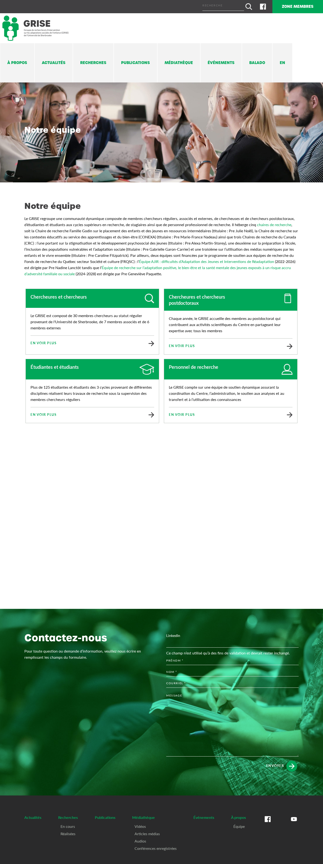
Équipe (239, 826)
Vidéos (140, 826)
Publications (135, 62)
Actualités (53, 62)
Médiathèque (179, 62)
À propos (17, 62)
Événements (221, 62)
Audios (140, 841)
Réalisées (68, 833)
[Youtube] (294, 823)
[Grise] (35, 28)
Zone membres (298, 6)
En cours (68, 826)
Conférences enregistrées (156, 848)
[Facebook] (262, 6)
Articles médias (147, 833)
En (282, 62)
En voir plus (44, 342)
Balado (257, 62)
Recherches (93, 62)
